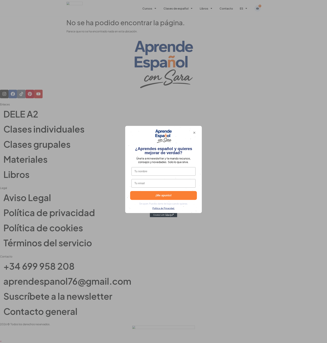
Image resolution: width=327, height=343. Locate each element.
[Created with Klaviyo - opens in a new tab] (163, 215)
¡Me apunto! (163, 195)
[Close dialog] (194, 132)
